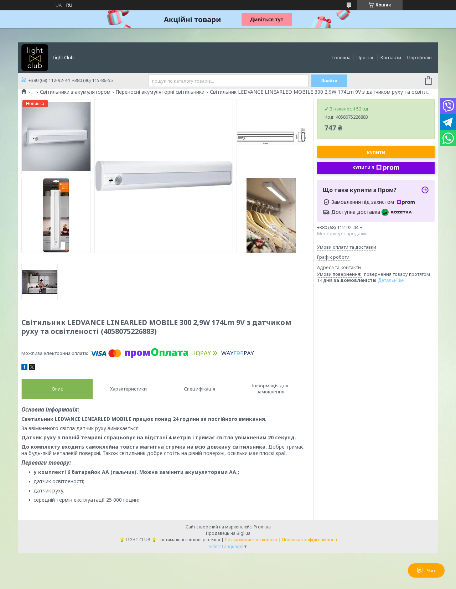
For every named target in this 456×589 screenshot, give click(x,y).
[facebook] (24, 368)
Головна (341, 57)
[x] (32, 368)
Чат (431, 570)
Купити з (363, 168)
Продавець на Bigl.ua (228, 533)
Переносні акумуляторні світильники (159, 92)
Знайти (329, 80)
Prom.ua (262, 527)
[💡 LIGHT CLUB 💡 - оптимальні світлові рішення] (34, 57)
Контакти (390, 57)
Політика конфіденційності (309, 540)
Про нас (365, 57)
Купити (376, 153)
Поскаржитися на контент (251, 540)
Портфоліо (419, 57)
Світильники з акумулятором (75, 92)
